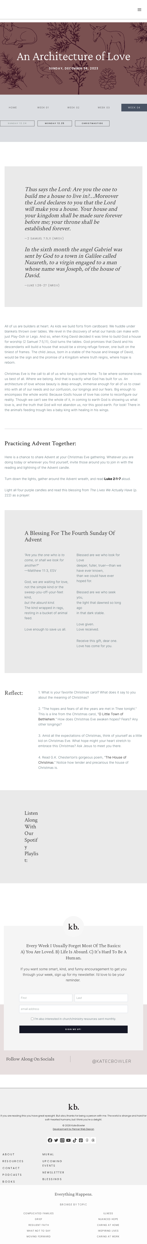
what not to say (39, 1230)
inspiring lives (108, 1230)
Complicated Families (39, 1213)
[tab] (13, 108)
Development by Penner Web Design (73, 1129)
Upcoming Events (52, 1163)
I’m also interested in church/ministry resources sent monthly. (75, 1019)
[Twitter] (56, 1140)
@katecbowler (111, 1061)
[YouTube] (68, 1140)
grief (38, 1219)
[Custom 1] (87, 1140)
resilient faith (39, 1225)
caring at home (108, 1225)
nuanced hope (108, 1219)
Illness (108, 1213)
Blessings (52, 1179)
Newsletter (53, 1172)
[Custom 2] (93, 1140)
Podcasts (12, 1175)
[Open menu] (139, 9)
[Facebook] (50, 1140)
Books (8, 1182)
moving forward (39, 1236)
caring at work (108, 1236)
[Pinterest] (81, 1140)
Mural (48, 1154)
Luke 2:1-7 (112, 479)
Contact (11, 1168)
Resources (13, 1161)
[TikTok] (75, 1140)
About (8, 1154)
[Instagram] (62, 1140)
